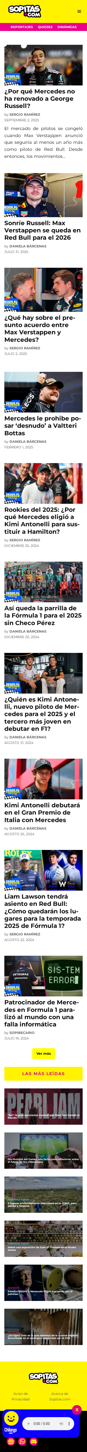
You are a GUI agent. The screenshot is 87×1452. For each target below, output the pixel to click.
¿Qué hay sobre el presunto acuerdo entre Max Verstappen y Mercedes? (39, 328)
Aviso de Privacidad (20, 1396)
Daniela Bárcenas (27, 246)
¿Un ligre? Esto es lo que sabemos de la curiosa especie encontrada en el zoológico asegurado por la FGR (43, 1337)
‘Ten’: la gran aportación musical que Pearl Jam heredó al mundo (44, 1116)
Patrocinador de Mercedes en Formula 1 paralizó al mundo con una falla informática (41, 1013)
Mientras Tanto (18, 1200)
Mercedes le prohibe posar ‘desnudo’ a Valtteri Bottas (42, 425)
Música (12, 1112)
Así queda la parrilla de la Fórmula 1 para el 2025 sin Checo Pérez (43, 615)
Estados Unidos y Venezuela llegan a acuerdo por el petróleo (40, 1293)
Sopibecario (22, 1033)
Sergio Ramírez (24, 114)
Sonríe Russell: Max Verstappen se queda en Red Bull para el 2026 (42, 230)
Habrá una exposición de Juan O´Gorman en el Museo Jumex (42, 1249)
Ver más (43, 1053)
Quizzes (45, 27)
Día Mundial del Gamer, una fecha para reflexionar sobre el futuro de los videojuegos (43, 1160)
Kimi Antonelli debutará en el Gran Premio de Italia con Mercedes (42, 812)
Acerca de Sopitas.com (59, 1396)
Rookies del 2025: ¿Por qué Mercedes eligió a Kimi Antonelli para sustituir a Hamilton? (42, 520)
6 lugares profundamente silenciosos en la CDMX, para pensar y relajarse (42, 1204)
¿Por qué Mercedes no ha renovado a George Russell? (39, 98)
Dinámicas (67, 27)
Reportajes (22, 27)
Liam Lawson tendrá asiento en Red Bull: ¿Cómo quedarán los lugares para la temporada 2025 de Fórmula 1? (42, 911)
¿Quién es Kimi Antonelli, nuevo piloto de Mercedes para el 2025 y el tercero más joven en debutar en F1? (41, 714)
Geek (11, 1156)
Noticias (13, 1288)
